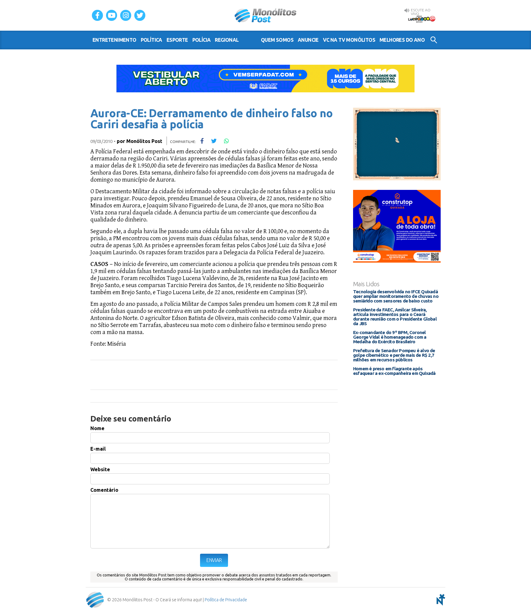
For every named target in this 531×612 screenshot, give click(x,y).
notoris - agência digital (439, 600)
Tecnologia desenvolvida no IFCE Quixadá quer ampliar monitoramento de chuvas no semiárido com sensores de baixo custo (396, 296)
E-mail (98, 449)
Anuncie (308, 40)
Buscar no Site (434, 40)
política (151, 40)
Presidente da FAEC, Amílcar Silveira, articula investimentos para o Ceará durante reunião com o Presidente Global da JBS (395, 316)
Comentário (104, 490)
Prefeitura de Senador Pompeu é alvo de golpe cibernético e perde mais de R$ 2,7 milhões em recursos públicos (394, 355)
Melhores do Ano (402, 40)
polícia (201, 40)
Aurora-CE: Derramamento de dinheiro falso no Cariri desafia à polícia (211, 118)
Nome (97, 428)
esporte (177, 40)
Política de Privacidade (226, 599)
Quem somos (277, 40)
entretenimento (114, 40)
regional (226, 40)
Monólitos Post (266, 15)
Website (100, 469)
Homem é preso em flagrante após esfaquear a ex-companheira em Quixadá (394, 371)
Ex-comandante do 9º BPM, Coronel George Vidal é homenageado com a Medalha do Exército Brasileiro (389, 337)
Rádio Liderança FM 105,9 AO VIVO (421, 19)
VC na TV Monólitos (349, 40)
